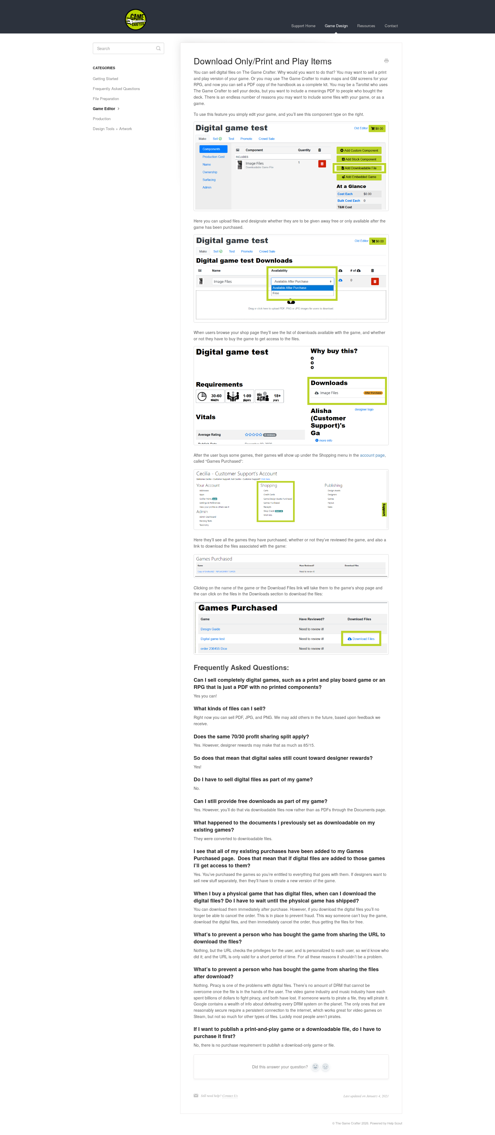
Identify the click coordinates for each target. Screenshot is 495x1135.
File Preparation (106, 98)
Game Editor (104, 108)
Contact (391, 25)
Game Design (336, 25)
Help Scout (394, 1123)
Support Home (303, 25)
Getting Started (105, 78)
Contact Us (230, 1095)
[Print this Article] (386, 61)
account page (372, 455)
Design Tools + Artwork (112, 128)
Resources (366, 25)
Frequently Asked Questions (116, 88)
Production (102, 118)
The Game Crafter (348, 1123)
